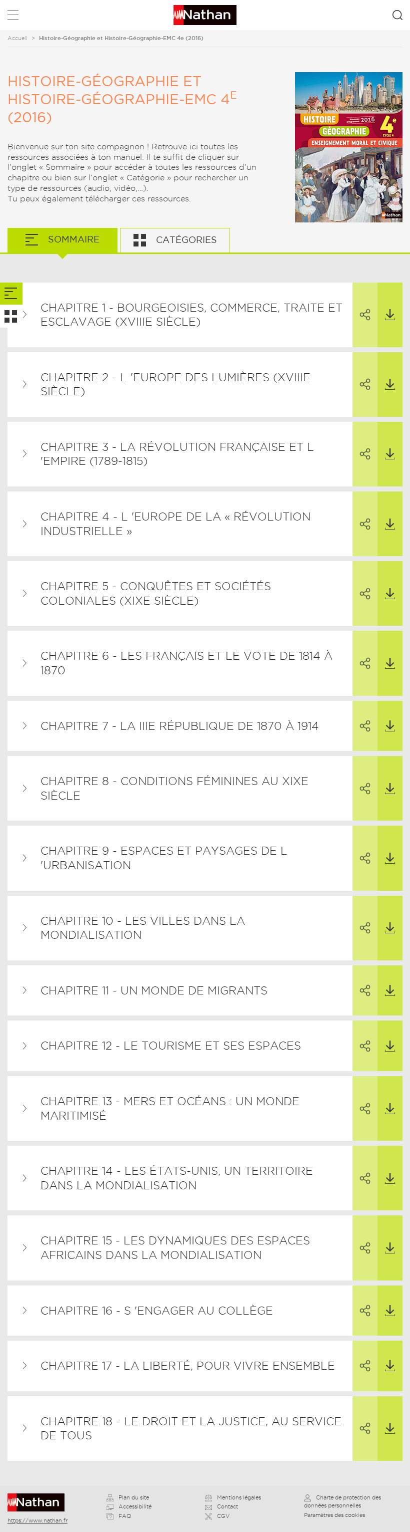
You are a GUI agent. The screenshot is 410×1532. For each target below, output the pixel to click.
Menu (13, 17)
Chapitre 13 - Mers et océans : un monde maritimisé (170, 1108)
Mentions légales (239, 1497)
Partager (365, 315)
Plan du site (133, 1497)
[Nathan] (39, 1502)
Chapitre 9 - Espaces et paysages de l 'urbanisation (164, 858)
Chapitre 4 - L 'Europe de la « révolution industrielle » (175, 523)
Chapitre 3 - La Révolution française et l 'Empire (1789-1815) (177, 454)
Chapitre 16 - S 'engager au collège (156, 1311)
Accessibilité (135, 1506)
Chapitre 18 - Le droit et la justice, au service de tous (191, 1428)
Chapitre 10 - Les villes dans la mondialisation (142, 928)
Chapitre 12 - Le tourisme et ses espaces (170, 1046)
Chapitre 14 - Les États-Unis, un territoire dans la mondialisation (176, 1178)
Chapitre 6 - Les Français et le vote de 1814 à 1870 (186, 663)
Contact (227, 1506)
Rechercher (397, 15)
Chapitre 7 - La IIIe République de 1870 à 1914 (179, 726)
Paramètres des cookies (334, 1515)
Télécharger (390, 315)
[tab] (11, 294)
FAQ (124, 1516)
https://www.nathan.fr (38, 1520)
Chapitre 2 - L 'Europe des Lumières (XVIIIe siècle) (175, 384)
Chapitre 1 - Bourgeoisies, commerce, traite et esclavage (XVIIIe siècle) (191, 315)
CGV (223, 1516)
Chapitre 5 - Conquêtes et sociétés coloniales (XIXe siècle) (155, 593)
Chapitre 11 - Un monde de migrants (154, 990)
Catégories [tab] (185, 239)
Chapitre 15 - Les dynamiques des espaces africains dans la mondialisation (175, 1247)
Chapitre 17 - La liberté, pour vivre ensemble (187, 1366)
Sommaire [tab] (73, 239)
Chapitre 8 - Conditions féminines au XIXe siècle (174, 788)
